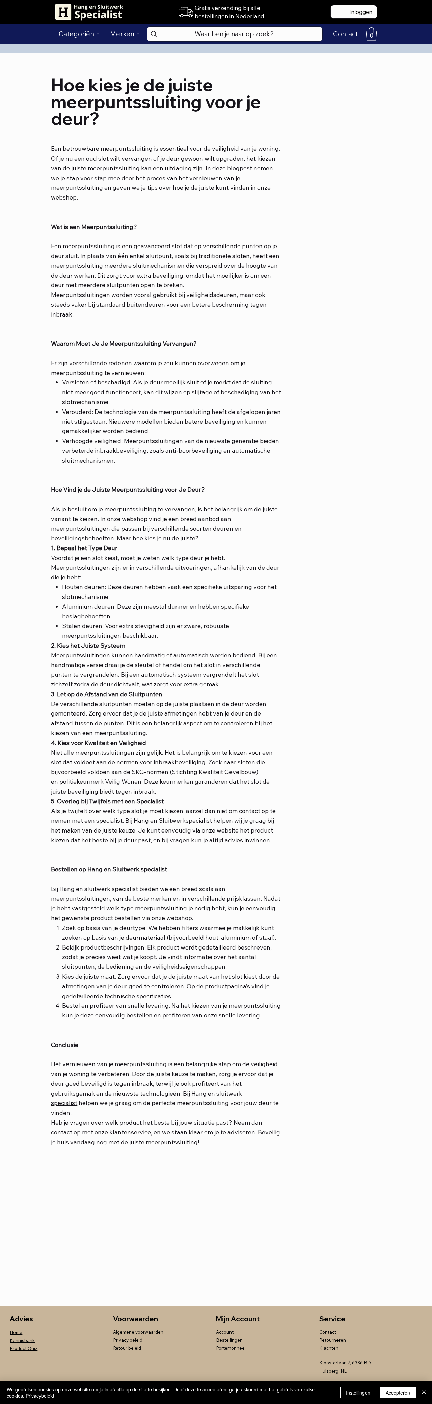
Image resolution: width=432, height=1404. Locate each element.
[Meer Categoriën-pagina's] (98, 34)
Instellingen (358, 1392)
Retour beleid (127, 1348)
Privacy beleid (127, 1340)
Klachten (329, 1348)
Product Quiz (23, 1348)
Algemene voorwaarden (138, 1332)
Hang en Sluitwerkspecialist (173, 820)
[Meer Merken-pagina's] (138, 34)
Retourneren (332, 1340)
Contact (327, 1332)
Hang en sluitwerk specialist (98, 889)
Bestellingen (229, 1340)
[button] (371, 34)
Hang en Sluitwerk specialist (127, 869)
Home (16, 1332)
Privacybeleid (40, 1395)
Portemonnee (230, 1348)
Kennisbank (22, 1340)
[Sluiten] (424, 1392)
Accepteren (398, 1392)
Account (225, 1332)
